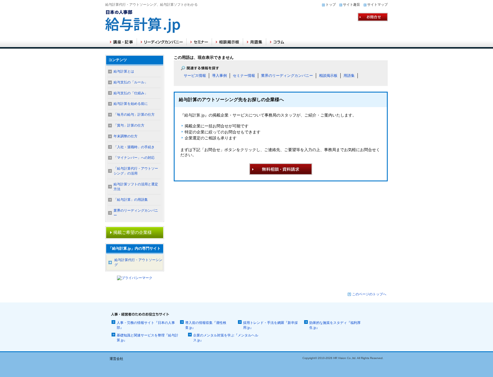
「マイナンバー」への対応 (134, 158)
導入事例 (219, 75)
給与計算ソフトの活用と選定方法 (136, 186)
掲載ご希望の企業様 (132, 232)
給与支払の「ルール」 (131, 82)
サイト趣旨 (351, 5)
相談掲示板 (328, 75)
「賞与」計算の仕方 (129, 125)
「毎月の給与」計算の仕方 (134, 115)
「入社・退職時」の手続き (134, 147)
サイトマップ (377, 5)
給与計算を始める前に (131, 104)
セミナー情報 (244, 75)
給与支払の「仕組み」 (131, 93)
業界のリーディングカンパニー (287, 75)
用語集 (349, 75)
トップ (331, 5)
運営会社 (116, 359)
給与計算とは (124, 71)
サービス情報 (195, 75)
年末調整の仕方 (126, 136)
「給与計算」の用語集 (131, 200)
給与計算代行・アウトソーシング (138, 262)
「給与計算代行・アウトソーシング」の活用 (136, 171)
